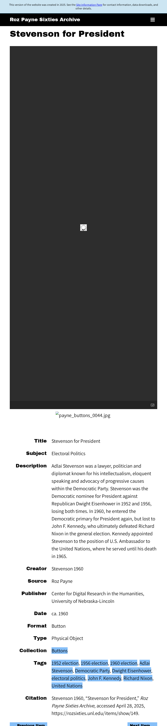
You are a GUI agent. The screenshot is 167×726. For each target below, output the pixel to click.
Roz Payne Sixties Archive (45, 19)
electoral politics (68, 678)
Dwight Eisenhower (131, 670)
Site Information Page (89, 5)
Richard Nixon (137, 678)
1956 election (94, 663)
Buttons (60, 650)
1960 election (123, 663)
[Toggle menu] (152, 20)
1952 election (65, 663)
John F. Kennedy (104, 678)
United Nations (67, 685)
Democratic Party (92, 670)
